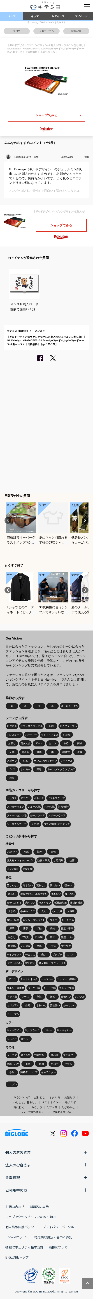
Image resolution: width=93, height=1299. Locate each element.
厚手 (11, 928)
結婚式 (66, 752)
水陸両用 (58, 860)
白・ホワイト (14, 1030)
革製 (39, 996)
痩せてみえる (14, 902)
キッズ (35, 16)
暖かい (68, 885)
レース (25, 996)
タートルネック (29, 979)
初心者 (54, 1055)
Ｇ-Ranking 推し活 (59, 1112)
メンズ (11, 16)
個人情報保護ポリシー (21, 1227)
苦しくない (13, 885)
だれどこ (39, 1097)
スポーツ (12, 760)
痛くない (30, 902)
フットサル (66, 760)
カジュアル (13, 1005)
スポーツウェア (57, 815)
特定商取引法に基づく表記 (53, 1237)
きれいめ (41, 1005)
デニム (12, 979)
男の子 (54, 1063)
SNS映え (30, 963)
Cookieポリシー (17, 1237)
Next (85, 520)
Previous (8, 520)
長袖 (52, 928)
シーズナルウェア (17, 824)
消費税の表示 (39, 1206)
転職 (51, 726)
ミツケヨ (51, 1107)
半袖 (39, 928)
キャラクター (48, 1072)
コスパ (70, 954)
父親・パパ (13, 1063)
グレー (48, 1030)
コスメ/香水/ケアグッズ (57, 824)
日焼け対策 (76, 902)
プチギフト (69, 1055)
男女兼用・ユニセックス (52, 963)
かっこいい (69, 1005)
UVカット (12, 851)
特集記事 (76, 31)
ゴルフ (12, 769)
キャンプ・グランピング (61, 769)
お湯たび (69, 1097)
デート (39, 743)
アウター (25, 798)
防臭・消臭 (43, 860)
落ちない (56, 894)
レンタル (25, 945)
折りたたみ (68, 920)
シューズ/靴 (34, 806)
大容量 (70, 911)
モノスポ (70, 1102)
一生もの (30, 954)
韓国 (52, 937)
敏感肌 (12, 945)
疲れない (55, 885)
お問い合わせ (14, 1206)
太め (43, 911)
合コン (52, 743)
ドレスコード (14, 734)
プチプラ (57, 954)
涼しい (12, 894)
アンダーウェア (15, 806)
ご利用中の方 (16, 1190)
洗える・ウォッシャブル (20, 860)
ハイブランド (14, 954)
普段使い (55, 1005)
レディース (58, 16)
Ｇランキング (22, 1097)
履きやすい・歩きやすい (34, 894)
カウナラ (36, 1107)
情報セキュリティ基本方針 (24, 1247)
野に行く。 (20, 1107)
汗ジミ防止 (13, 869)
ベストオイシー (51, 1102)
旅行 (66, 743)
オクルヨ (54, 1097)
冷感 (26, 851)
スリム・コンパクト (34, 920)
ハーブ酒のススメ (33, 1112)
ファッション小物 (17, 815)
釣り (11, 778)
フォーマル (13, 1014)
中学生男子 (40, 1055)
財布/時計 (63, 806)
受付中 (17, 31)
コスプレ (12, 1084)
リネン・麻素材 (15, 988)
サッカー (25, 769)
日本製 (39, 937)
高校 (79, 743)
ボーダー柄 (34, 988)
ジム (25, 760)
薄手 (25, 928)
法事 (79, 752)
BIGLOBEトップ (16, 1257)
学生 (11, 1072)
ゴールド (25, 1038)
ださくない (45, 902)
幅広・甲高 (67, 928)
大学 (11, 752)
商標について (58, 1247)
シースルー (47, 979)
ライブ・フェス (49, 734)
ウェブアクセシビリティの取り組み (30, 1217)
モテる (52, 945)
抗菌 (72, 860)
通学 (39, 752)
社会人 (68, 1063)
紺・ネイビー (64, 1030)
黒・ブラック (32, 1030)
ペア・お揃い (14, 963)
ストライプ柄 (66, 988)
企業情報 (12, 1177)
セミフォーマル (68, 726)
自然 (27, 1005)
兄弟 (41, 1063)
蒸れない (41, 885)
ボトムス (39, 798)
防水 (39, 851)
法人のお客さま (18, 1165)
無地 (52, 996)
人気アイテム (46, 31)
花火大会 (25, 743)
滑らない (28, 885)
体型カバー (67, 937)
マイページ (81, 16)
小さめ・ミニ (27, 911)
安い (43, 954)
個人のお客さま (18, 1152)
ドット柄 (12, 996)
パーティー (31, 734)
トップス (12, 798)
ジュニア (12, 1055)
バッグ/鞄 (49, 806)
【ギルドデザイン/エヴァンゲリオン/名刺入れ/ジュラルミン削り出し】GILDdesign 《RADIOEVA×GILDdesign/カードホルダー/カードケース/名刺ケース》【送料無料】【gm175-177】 (46, 340)
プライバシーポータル (58, 1227)
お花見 (66, 734)
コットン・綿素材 (67, 979)
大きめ (12, 911)
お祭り (12, 743)
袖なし (12, 937)
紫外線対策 (60, 902)
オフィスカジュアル (31, 726)
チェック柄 (49, 988)
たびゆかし (68, 1107)
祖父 (27, 1063)
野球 (39, 769)
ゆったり (57, 911)
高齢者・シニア (29, 1072)
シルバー (12, 1038)
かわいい (66, 996)
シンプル (80, 996)
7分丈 (25, 937)
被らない (70, 894)
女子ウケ (66, 945)
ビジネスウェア (56, 798)
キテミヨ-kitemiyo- (18, 330)
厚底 (39, 945)
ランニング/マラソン (45, 760)
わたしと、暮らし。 (25, 1102)
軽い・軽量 (13, 920)
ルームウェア (37, 815)
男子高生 (25, 1055)
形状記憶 (28, 869)
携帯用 (53, 920)
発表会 (25, 752)
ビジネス (12, 726)
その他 (35, 824)
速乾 (53, 851)
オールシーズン (69, 706)
